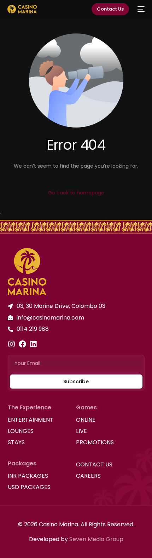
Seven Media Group (96, 539)
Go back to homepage (76, 192)
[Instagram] (11, 344)
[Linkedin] (33, 344)
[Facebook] (22, 344)
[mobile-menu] (140, 9)
